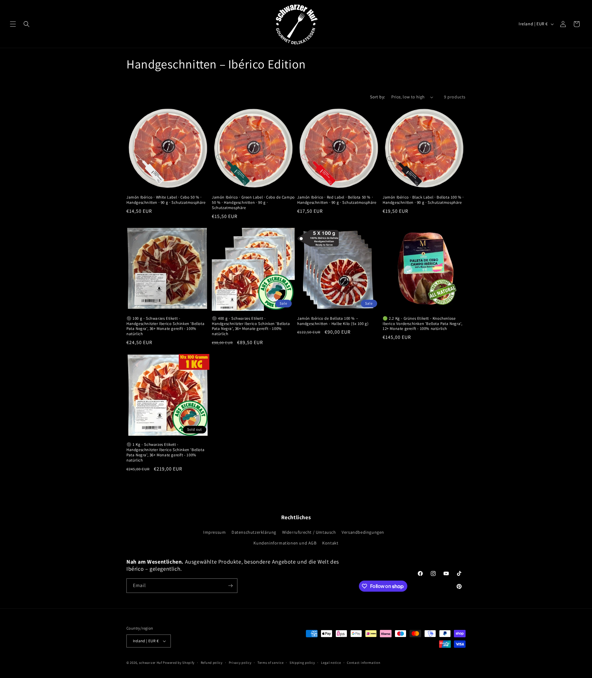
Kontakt (330, 543)
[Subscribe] (230, 585)
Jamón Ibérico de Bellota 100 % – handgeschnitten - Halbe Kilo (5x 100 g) (332, 321)
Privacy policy (240, 662)
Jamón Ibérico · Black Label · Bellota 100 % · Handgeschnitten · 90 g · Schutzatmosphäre (423, 200)
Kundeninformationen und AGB (284, 543)
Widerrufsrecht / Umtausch (309, 532)
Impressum (214, 532)
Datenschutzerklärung (254, 532)
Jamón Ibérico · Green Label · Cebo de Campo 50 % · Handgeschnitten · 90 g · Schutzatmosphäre (253, 202)
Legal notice (331, 662)
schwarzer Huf (150, 662)
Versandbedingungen (363, 532)
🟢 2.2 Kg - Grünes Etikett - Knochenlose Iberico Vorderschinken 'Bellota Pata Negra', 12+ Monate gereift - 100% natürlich (422, 323)
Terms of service (270, 662)
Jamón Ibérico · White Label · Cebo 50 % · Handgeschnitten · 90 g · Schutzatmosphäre (166, 200)
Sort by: (377, 97)
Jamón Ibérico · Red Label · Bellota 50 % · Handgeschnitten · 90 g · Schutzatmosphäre (336, 200)
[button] (13, 24)
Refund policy (212, 662)
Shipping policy (302, 662)
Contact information (363, 662)
